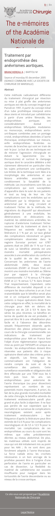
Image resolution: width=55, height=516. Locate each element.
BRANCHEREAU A (13, 72)
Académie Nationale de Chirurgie (32, 496)
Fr (45, 4)
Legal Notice (27, 512)
